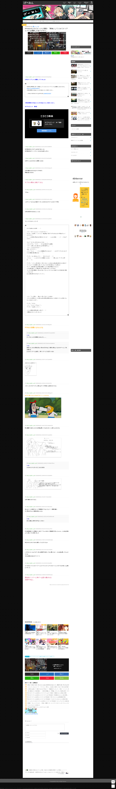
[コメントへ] (113, 782)
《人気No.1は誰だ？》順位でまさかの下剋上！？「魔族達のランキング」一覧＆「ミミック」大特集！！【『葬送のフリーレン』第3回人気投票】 (59, 689)
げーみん (29, 2)
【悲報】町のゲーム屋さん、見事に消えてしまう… (83, 95)
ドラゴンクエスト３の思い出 (33, 705)
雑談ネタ (69, 3)
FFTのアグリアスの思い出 (82, 71)
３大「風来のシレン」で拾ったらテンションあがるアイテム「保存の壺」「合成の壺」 (80, 77)
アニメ (53, 656)
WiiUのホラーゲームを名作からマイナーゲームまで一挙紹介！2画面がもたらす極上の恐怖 (46, 692)
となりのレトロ (74, 152)
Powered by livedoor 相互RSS (31, 713)
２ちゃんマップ (74, 137)
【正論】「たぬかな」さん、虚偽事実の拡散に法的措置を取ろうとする (83, 108)
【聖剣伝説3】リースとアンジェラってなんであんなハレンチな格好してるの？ (83, 66)
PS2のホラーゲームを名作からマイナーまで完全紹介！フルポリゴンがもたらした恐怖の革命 (47, 699)
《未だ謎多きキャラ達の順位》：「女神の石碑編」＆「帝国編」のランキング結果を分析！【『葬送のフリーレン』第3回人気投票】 (56, 690)
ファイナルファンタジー (35, 656)
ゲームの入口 (73, 155)
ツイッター (80, 3)
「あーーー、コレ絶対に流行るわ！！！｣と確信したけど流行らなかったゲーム (83, 118)
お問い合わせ (86, 3)
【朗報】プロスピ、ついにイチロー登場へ (83, 113)
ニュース (64, 3)
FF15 (42, 656)
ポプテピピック (47, 656)
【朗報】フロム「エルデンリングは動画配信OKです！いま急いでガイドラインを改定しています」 (80, 101)
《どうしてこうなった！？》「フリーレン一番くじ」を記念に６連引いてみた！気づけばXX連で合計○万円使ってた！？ (53, 686)
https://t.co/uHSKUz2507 (32, 88)
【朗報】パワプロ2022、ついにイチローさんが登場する (83, 89)
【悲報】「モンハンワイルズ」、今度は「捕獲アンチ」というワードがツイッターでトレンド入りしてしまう (50, 703)
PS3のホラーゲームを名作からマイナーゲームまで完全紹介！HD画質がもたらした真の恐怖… (47, 695)
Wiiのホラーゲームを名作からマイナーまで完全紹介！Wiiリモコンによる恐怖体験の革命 (46, 697)
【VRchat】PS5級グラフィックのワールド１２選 (38, 707)
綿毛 (72, 55)
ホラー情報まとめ (74, 148)
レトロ (74, 3)
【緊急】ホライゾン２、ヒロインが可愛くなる (83, 83)
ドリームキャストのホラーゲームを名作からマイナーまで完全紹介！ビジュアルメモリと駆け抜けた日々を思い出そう (52, 701)
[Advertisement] (47, 64)
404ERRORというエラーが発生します (84, 201)
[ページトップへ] (113, 786)
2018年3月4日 (47, 93)
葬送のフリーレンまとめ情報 (77, 140)
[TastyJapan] (30, 712)
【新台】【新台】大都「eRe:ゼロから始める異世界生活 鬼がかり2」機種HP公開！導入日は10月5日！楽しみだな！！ (52, 684)
